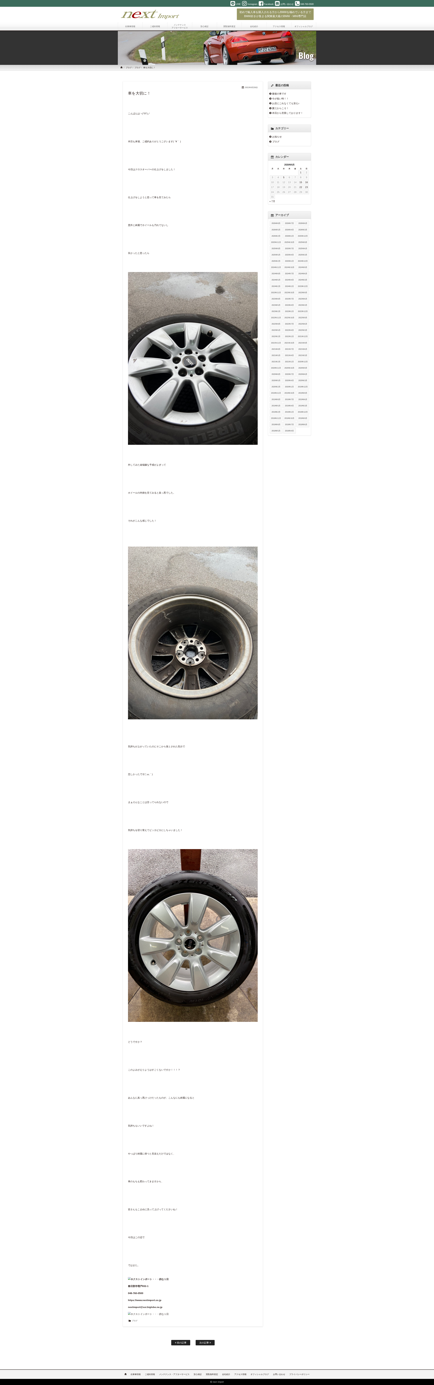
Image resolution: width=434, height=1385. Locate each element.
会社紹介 (226, 1374)
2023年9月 (302, 292)
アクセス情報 (240, 1374)
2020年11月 (276, 368)
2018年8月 (276, 424)
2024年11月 (276, 267)
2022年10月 (289, 318)
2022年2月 (276, 336)
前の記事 (181, 1342)
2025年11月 (276, 242)
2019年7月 (289, 399)
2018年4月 (289, 431)
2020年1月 (289, 387)
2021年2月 (276, 362)
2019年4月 (289, 406)
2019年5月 (276, 406)
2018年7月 (289, 424)
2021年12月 (303, 336)
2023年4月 (289, 305)
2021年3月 (302, 355)
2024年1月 (289, 286)
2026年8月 (276, 223)
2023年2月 (276, 311)
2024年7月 (289, 274)
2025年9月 (302, 242)
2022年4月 (289, 330)
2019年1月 (289, 412)
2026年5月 (276, 230)
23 (306, 187)
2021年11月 (276, 343)
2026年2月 (276, 236)
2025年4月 (289, 255)
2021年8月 (276, 349)
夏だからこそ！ (280, 108)
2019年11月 (276, 393)
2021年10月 (289, 343)
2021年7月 (289, 349)
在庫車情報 (136, 1374)
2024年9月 (302, 267)
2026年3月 (302, 230)
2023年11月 (276, 292)
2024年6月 (302, 274)
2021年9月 (302, 343)
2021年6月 (302, 349)
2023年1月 (289, 311)
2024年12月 (303, 261)
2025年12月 (303, 236)
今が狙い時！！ (280, 98)
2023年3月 (302, 305)
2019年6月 (302, 399)
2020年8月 (276, 374)
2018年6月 (302, 424)
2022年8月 (276, 324)
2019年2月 (276, 412)
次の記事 (204, 1342)
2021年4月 (289, 355)
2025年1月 (289, 261)
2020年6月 (302, 374)
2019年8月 (276, 399)
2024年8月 (276, 274)
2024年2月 (276, 286)
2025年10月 (289, 242)
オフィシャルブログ (260, 1374)
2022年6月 (302, 324)
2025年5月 (276, 255)
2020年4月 (289, 380)
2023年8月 (276, 299)
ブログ (129, 67)
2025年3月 (302, 255)
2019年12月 (303, 387)
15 (300, 182)
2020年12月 (303, 362)
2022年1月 (289, 336)
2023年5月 (276, 305)
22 (300, 187)
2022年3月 (302, 330)
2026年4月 (289, 230)
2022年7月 (289, 324)
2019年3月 (302, 406)
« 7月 (272, 201)
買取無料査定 (212, 1374)
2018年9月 (302, 418)
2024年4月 (289, 280)
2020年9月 (302, 368)
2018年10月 (289, 418)
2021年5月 (276, 355)
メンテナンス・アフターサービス (174, 1374)
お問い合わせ (279, 1374)
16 (306, 182)
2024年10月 (289, 267)
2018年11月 (276, 418)
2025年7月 (289, 248)
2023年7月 (289, 299)
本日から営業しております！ (287, 113)
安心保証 (198, 1374)
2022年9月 (302, 318)
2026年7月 (289, 223)
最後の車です (279, 93)
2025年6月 (302, 248)
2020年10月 (289, 368)
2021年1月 (289, 362)
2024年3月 (302, 280)
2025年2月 (276, 261)
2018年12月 (303, 412)
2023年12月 (303, 286)
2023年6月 (302, 299)
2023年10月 (289, 292)
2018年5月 (276, 431)
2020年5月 (276, 380)
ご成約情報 (150, 1374)
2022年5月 (276, 330)
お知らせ (277, 136)
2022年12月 (303, 311)
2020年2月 (276, 387)
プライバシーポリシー (299, 1374)
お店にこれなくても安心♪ (285, 103)
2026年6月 (302, 223)
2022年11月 (276, 318)
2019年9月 (302, 393)
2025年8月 (276, 248)
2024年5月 (276, 280)
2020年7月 (289, 374)
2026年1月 (289, 236)
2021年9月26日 (251, 87)
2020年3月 (302, 380)
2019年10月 (289, 393)
